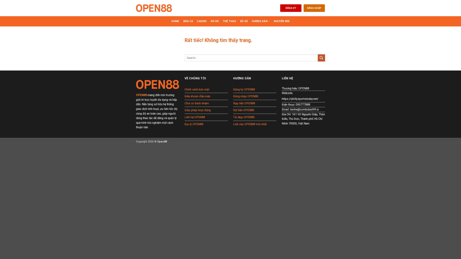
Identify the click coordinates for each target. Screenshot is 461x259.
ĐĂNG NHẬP (314, 7)
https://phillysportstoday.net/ (300, 99)
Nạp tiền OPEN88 (244, 103)
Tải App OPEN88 (243, 117)
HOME (175, 21)
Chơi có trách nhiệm (197, 103)
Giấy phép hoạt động (198, 110)
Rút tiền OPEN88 (243, 110)
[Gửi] (321, 57)
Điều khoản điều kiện (197, 96)
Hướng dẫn (259, 21)
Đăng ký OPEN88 (244, 89)
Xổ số (244, 21)
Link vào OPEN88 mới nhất (250, 124)
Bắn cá (188, 21)
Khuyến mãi (282, 21)
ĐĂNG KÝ (291, 7)
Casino (202, 21)
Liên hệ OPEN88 (195, 117)
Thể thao (229, 21)
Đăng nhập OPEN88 (245, 96)
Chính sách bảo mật (197, 89)
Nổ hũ (215, 21)
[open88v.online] (154, 8)
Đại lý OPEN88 (194, 124)
